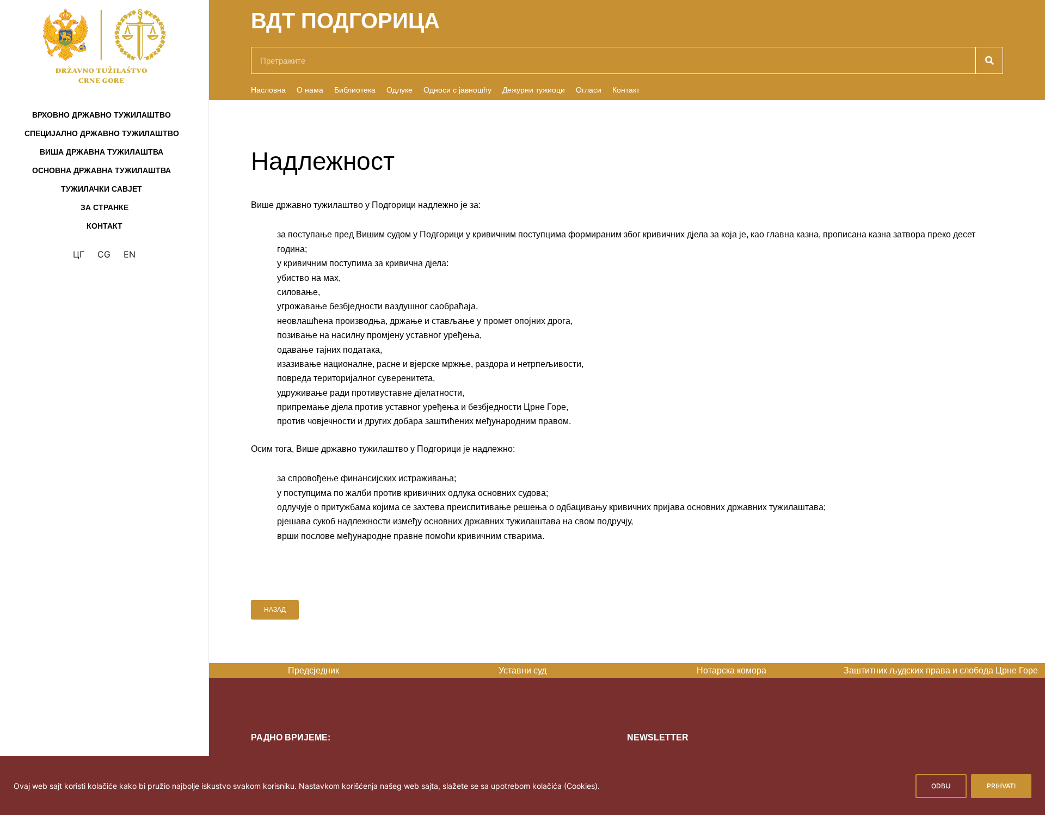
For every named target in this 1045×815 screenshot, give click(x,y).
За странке (104, 207)
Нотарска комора (611, 670)
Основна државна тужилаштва (101, 170)
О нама (310, 89)
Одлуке (399, 89)
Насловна (268, 89)
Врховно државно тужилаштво (101, 115)
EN (130, 254)
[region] (522, 785)
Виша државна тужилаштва (101, 152)
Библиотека (355, 89)
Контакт (104, 226)
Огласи (588, 89)
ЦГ (78, 254)
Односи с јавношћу (457, 89)
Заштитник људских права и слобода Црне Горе (820, 670)
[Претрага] (989, 60)
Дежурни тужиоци (533, 89)
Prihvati (1001, 786)
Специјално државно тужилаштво (101, 133)
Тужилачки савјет (101, 189)
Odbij (941, 786)
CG (103, 254)
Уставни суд (402, 670)
